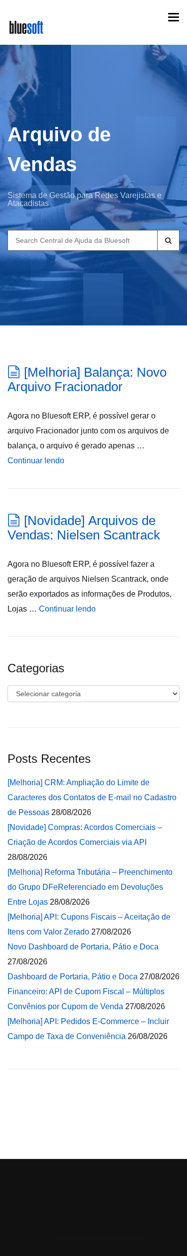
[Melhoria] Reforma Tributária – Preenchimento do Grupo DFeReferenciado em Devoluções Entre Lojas (90, 887)
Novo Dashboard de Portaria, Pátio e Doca (83, 946)
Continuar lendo (35, 460)
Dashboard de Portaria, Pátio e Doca (72, 976)
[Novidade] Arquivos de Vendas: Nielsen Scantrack (83, 527)
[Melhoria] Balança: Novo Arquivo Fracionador (87, 379)
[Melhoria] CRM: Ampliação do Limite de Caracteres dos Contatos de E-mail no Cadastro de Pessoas (92, 797)
